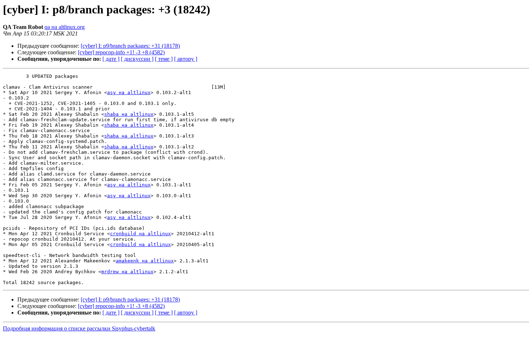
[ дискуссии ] (137, 59)
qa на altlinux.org (65, 27)
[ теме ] (164, 59)
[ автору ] (185, 59)
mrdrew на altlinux (127, 271)
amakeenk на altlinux (145, 260)
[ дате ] (110, 59)
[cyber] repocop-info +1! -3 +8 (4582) (121, 52)
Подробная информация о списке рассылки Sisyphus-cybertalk (79, 328)
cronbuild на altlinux (140, 233)
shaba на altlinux (128, 114)
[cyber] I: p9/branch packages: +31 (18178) (130, 46)
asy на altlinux (129, 92)
